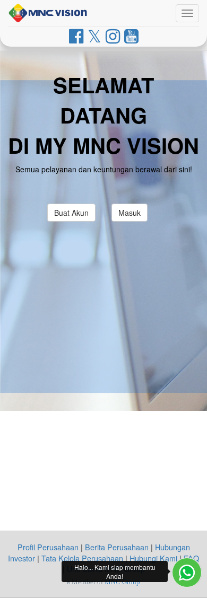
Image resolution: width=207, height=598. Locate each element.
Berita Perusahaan (117, 546)
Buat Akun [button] (71, 212)
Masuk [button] (129, 212)
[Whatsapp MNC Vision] (187, 572)
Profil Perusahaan (48, 546)
